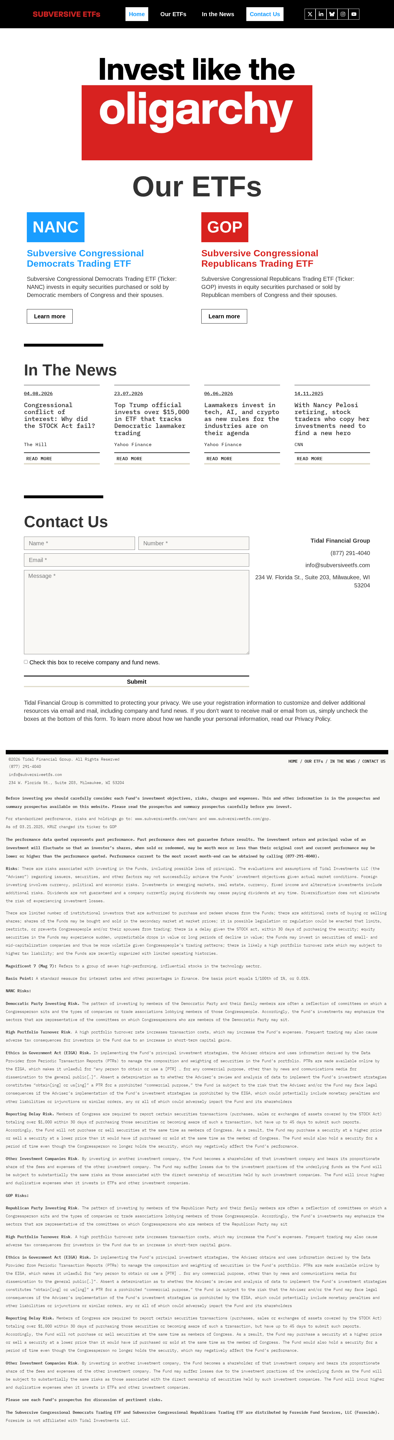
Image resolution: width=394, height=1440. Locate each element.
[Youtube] (353, 14)
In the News (218, 14)
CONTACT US (373, 761)
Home (137, 14)
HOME (293, 761)
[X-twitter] (310, 14)
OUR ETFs (314, 761)
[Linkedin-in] (321, 14)
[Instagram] (342, 14)
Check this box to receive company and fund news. (94, 662)
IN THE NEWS (342, 761)
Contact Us (265, 14)
